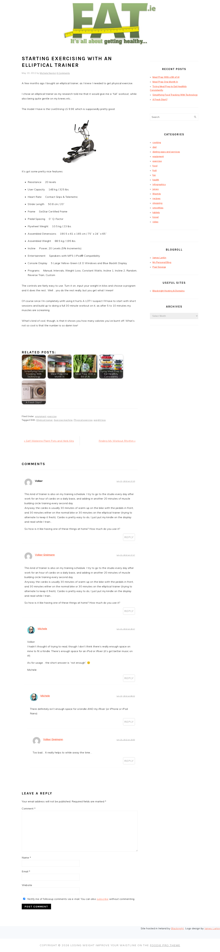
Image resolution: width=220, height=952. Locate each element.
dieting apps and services (166, 151)
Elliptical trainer (44, 420)
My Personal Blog (162, 262)
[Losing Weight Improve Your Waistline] (110, 50)
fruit (155, 170)
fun (154, 175)
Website (27, 885)
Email (26, 871)
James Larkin (159, 257)
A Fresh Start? (160, 99)
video (155, 221)
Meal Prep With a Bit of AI (166, 77)
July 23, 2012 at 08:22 (125, 696)
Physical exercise (83, 420)
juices (156, 189)
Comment (29, 808)
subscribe (103, 899)
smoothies (158, 207)
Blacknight (177, 928)
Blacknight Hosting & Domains (169, 290)
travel (156, 217)
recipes (157, 198)
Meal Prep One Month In (165, 81)
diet (155, 147)
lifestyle (157, 193)
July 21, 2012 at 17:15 (125, 481)
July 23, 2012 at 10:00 (125, 740)
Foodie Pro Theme (165, 945)
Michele (42, 628)
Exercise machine (63, 420)
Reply (129, 537)
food (155, 165)
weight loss (100, 420)
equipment (40, 416)
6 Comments (63, 73)
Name (26, 857)
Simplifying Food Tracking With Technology (175, 94)
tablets (156, 212)
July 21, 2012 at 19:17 (125, 629)
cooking (157, 142)
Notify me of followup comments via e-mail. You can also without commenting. (81, 899)
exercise (52, 416)
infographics (159, 184)
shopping (157, 203)
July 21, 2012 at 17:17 (125, 555)
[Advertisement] (174, 386)
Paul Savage (159, 267)
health (156, 179)
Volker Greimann (45, 554)
